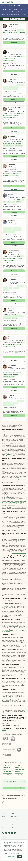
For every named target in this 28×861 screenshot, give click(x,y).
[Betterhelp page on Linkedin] (15, 833)
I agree (19, 856)
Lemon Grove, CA (7, 769)
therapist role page (15, 477)
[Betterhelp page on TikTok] (9, 833)
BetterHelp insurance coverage (19, 553)
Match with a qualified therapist (14, 788)
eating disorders (11, 505)
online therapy (15, 447)
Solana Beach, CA (19, 773)
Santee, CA (6, 765)
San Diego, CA (7, 771)
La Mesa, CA (6, 767)
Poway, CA (17, 765)
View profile (14, 46)
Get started (14, 42)
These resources (19, 796)
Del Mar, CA (17, 771)
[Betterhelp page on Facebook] (3, 833)
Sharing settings (11, 856)
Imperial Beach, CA (19, 769)
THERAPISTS (3, 5)
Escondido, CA (18, 774)
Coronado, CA (18, 767)
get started (16, 574)
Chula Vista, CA (7, 774)
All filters (20, 19)
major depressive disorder (12, 502)
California (10, 5)
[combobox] (6, 19)
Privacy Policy (14, 845)
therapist (8, 455)
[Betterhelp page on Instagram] (6, 833)
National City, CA (7, 773)
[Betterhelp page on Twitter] (12, 833)
